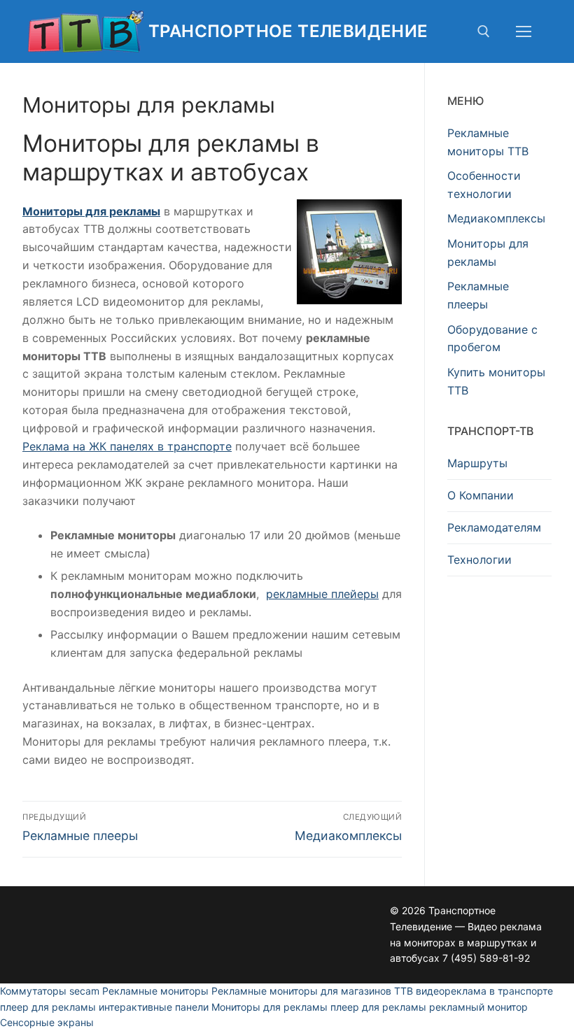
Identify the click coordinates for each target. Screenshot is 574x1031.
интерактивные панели (154, 1007)
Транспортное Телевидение (288, 31)
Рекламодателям (494, 527)
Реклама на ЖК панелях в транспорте (127, 446)
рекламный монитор (478, 1007)
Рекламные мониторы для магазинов (301, 991)
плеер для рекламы (48, 1007)
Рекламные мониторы (155, 991)
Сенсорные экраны (47, 1022)
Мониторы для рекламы (91, 211)
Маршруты (477, 463)
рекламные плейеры (322, 594)
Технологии (479, 560)
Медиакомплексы (496, 218)
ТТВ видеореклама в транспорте (473, 991)
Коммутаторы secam (49, 991)
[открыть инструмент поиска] (483, 31)
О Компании (480, 495)
